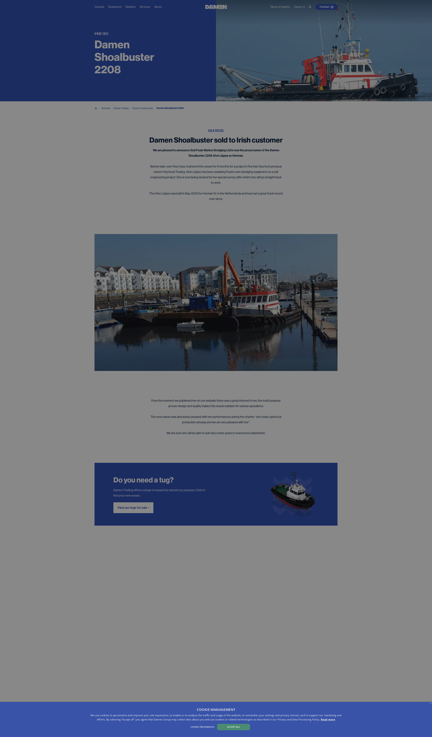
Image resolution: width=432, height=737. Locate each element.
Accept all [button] (233, 727)
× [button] (430, 703)
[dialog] (216, 719)
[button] (145, 726)
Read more (328, 719)
